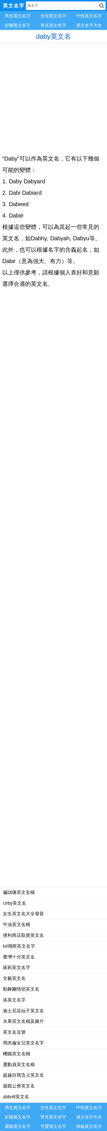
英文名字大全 (89, 25)
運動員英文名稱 (19, 1064)
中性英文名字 (89, 15)
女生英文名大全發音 (23, 913)
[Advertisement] (53, 96)
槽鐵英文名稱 (16, 1053)
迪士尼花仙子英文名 (23, 1010)
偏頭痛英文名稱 (19, 892)
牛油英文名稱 (16, 924)
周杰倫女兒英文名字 (23, 1042)
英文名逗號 (14, 1032)
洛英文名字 (14, 999)
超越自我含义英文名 (23, 1075)
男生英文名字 (18, 15)
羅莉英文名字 (16, 967)
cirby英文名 (14, 903)
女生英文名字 (53, 15)
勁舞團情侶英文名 (21, 989)
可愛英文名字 (53, 1126)
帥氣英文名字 (89, 1126)
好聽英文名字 (18, 25)
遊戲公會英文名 (19, 1085)
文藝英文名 (14, 978)
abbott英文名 (16, 1096)
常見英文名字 (53, 25)
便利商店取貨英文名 (23, 935)
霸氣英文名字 (18, 1126)
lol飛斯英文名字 (19, 946)
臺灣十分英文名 (19, 957)
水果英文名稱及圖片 (23, 1021)
